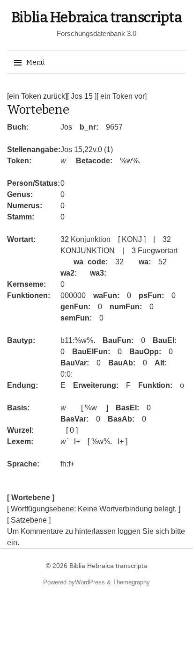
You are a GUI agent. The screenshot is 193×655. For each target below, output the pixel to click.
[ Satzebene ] (29, 520)
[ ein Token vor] (121, 96)
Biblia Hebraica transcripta (96, 17)
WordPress (90, 582)
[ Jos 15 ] (81, 96)
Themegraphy (131, 582)
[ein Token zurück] (37, 96)
